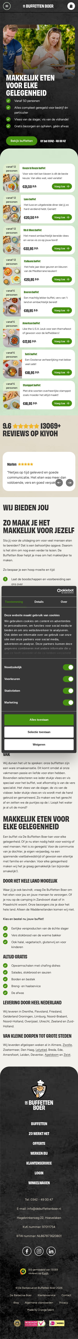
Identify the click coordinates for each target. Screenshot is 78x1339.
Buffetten (39, 1123)
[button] (71, 6)
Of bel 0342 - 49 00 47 (53, 141)
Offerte (39, 1143)
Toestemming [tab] (14, 601)
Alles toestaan (39, 719)
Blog (16, 1302)
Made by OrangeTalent (40, 1309)
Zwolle (67, 1045)
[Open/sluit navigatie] (7, 6)
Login (39, 1173)
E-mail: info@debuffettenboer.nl (39, 1208)
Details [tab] (39, 601)
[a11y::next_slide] (69, 483)
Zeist (67, 1054)
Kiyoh (49, 433)
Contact (66, 1295)
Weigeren (39, 744)
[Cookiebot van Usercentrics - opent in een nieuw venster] (57, 591)
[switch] (68, 679)
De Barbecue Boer (21, 1295)
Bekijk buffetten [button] (22, 141)
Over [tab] (64, 601)
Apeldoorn (52, 1054)
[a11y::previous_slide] (59, 483)
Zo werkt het (39, 1133)
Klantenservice (39, 1163)
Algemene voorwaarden (39, 1302)
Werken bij (39, 1153)
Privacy (63, 1302)
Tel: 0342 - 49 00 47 (39, 1199)
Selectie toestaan (39, 732)
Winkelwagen (39, 1182)
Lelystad (41, 1050)
